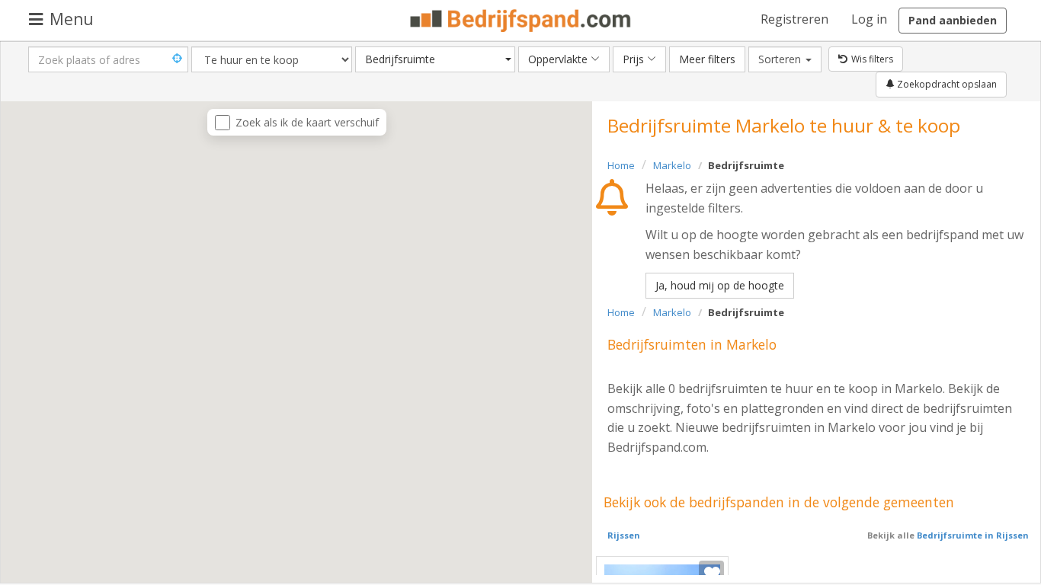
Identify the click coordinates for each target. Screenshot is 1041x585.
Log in (869, 19)
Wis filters (872, 59)
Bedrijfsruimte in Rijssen (971, 535)
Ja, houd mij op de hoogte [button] (719, 285)
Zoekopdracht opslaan (946, 84)
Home (621, 165)
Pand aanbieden (952, 20)
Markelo (672, 165)
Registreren (794, 19)
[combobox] (435, 59)
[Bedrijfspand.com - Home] (521, 20)
